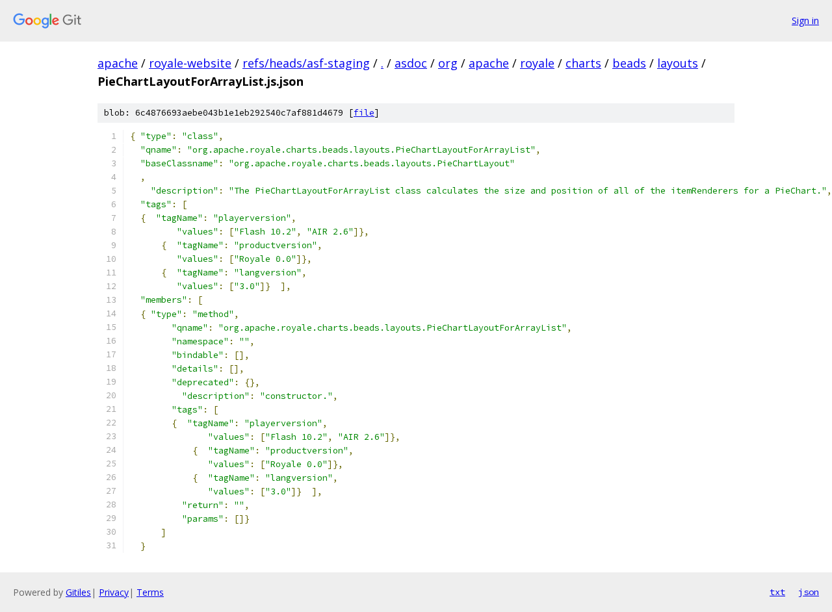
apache (118, 63)
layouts (677, 63)
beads (629, 63)
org (448, 63)
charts (583, 63)
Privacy (114, 592)
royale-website (190, 63)
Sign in (805, 20)
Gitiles (78, 592)
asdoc (411, 63)
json (808, 592)
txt (777, 592)
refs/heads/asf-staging (306, 63)
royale (537, 63)
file (364, 112)
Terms (150, 592)
